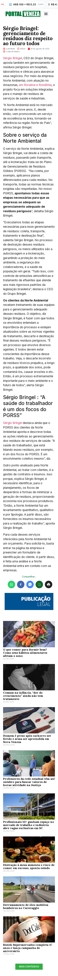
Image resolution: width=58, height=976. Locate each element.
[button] (46, 13)
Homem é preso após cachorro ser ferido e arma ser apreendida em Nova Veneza (27, 739)
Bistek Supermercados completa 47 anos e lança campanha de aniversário (27, 948)
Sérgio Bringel (12, 58)
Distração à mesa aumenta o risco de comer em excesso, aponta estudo (28, 866)
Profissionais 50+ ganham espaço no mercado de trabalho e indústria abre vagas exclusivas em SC (28, 825)
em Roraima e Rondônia (35, 85)
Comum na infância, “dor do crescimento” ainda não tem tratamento (23, 696)
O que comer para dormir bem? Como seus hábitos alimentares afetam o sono (25, 653)
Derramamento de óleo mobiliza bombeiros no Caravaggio (25, 906)
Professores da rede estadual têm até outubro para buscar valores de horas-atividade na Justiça (29, 782)
